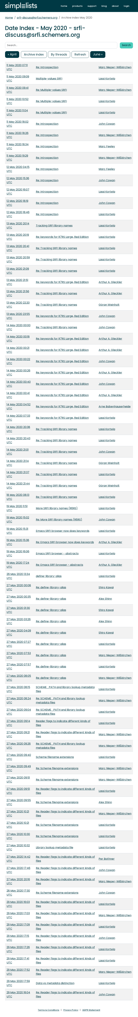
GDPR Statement (91, 1010)
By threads (59, 54)
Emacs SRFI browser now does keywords (62, 531)
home (64, 6)
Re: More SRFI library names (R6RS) (59, 519)
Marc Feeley (107, 146)
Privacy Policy (70, 1010)
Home (9, 18)
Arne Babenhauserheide (115, 406)
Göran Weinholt (109, 305)
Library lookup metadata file (54, 847)
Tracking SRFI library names (54, 226)
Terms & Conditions (48, 1010)
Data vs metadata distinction (55, 983)
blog (104, 6)
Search (126, 45)
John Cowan (107, 124)
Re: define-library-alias (51, 587)
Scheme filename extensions (55, 757)
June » (97, 54)
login (126, 6)
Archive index (34, 54)
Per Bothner (107, 859)
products (77, 6)
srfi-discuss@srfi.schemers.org (37, 18)
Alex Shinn (105, 599)
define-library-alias (49, 576)
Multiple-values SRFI (49, 79)
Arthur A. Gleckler (110, 282)
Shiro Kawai (106, 587)
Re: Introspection (47, 67)
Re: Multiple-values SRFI (51, 90)
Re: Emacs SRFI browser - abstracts (59, 565)
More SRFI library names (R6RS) (57, 508)
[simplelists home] (21, 6)
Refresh (80, 54)
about (115, 6)
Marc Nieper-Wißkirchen (115, 67)
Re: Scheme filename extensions (57, 768)
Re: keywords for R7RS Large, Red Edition (62, 237)
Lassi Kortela (107, 79)
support (92, 6)
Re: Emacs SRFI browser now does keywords (65, 542)
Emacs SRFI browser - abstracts (57, 553)
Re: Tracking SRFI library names (56, 248)
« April (12, 54)
